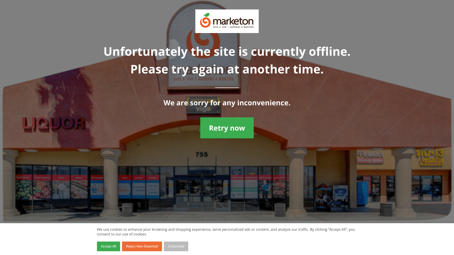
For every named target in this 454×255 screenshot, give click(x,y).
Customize (176, 246)
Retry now (227, 128)
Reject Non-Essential (142, 246)
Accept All (108, 246)
